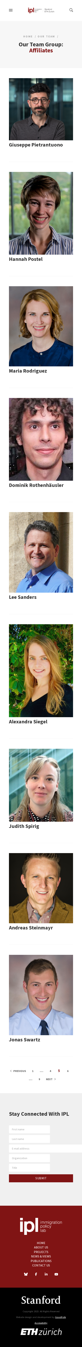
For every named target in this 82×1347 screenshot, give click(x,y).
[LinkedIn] (46, 1274)
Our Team (46, 36)
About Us (41, 1247)
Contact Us (41, 1265)
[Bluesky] (26, 1274)
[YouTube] (56, 1274)
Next (49, 1079)
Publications (41, 1261)
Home (28, 36)
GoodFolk (60, 1317)
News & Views (41, 1256)
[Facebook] (36, 1274)
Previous (19, 1071)
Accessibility (41, 1322)
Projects (41, 1252)
